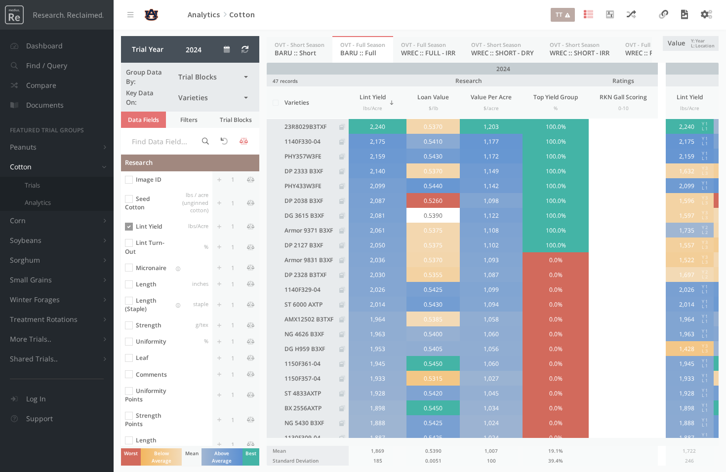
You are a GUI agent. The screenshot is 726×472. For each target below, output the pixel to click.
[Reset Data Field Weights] (224, 141)
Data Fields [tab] (143, 119)
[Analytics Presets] (610, 14)
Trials (32, 185)
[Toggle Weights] (244, 141)
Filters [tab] (189, 119)
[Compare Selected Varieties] (631, 14)
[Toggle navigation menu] (130, 14)
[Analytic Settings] (706, 14)
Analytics (38, 202)
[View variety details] (342, 127)
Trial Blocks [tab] (236, 119)
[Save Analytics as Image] (684, 14)
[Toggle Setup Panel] (588, 14)
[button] (57, 66)
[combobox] (213, 77)
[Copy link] (663, 14)
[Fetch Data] (245, 49)
